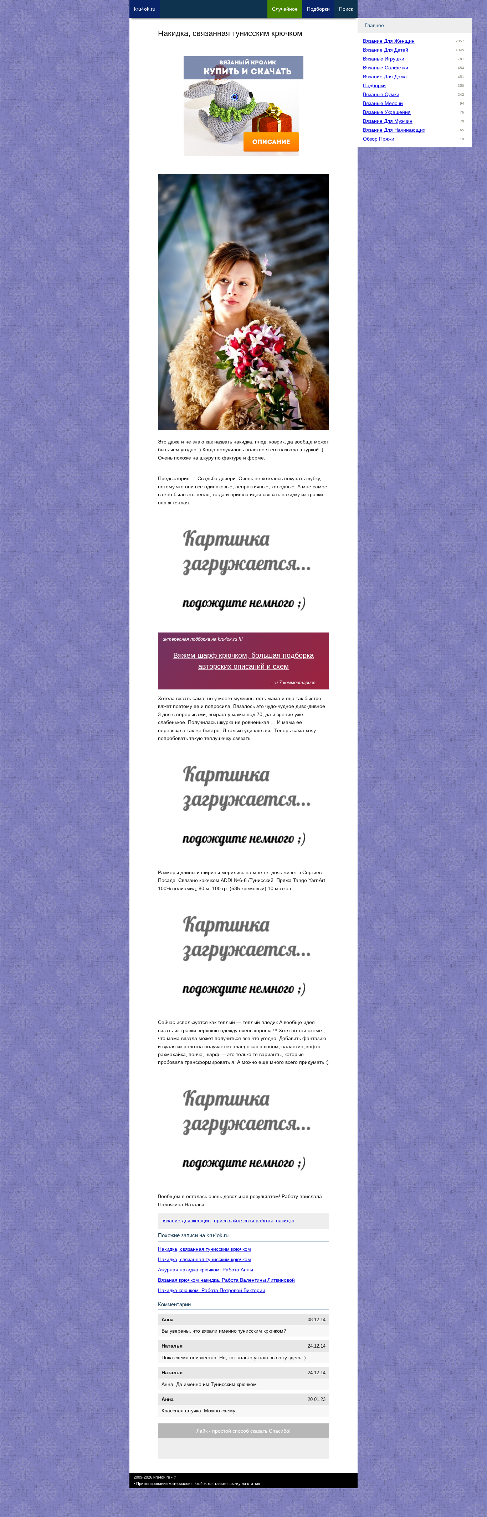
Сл (285, 9)
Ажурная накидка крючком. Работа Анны (205, 1269)
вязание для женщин (186, 1220)
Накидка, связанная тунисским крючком (204, 1249)
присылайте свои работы (243, 1220)
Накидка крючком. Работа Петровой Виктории (211, 1290)
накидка (285, 1220)
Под (318, 9)
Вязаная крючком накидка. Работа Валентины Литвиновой (226, 1280)
